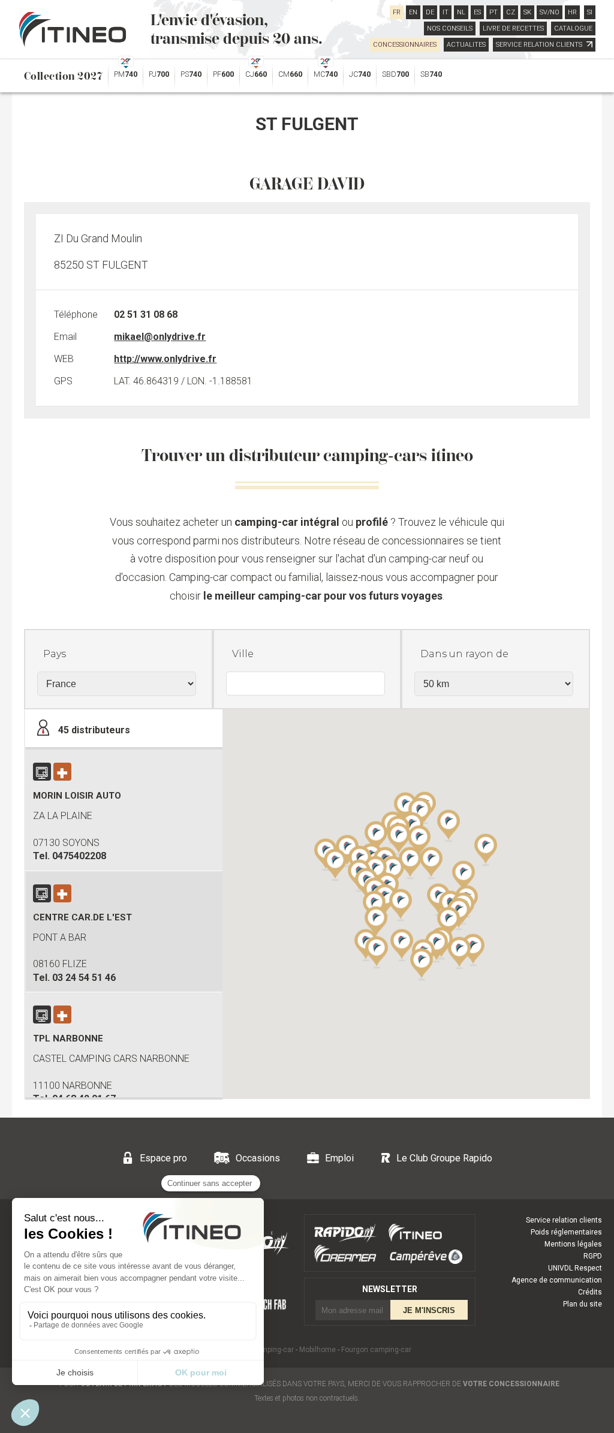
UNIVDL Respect (575, 1268)
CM (290, 74)
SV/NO (549, 12)
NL (461, 12)
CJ (256, 74)
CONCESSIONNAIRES (405, 45)
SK (527, 12)
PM (125, 74)
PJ (159, 74)
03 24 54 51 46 (84, 977)
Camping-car (273, 1349)
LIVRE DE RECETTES (513, 28)
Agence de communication (556, 1280)
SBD (395, 74)
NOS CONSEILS (449, 28)
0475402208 (79, 856)
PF (223, 74)
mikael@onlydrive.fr (160, 336)
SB (431, 74)
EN (413, 12)
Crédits (590, 1292)
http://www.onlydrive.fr (165, 359)
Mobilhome (317, 1349)
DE (430, 12)
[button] (448, 825)
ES (477, 12)
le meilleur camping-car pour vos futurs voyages (323, 595)
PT (493, 12)
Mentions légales (573, 1244)
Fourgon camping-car (376, 1349)
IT (446, 12)
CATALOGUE (573, 28)
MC (326, 74)
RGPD (592, 1256)
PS (190, 74)
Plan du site (582, 1304)
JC (360, 74)
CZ (510, 12)
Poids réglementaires (566, 1232)
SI (589, 12)
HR (572, 12)
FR (397, 12)
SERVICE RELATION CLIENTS (540, 45)
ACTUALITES (466, 45)
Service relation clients (564, 1220)
